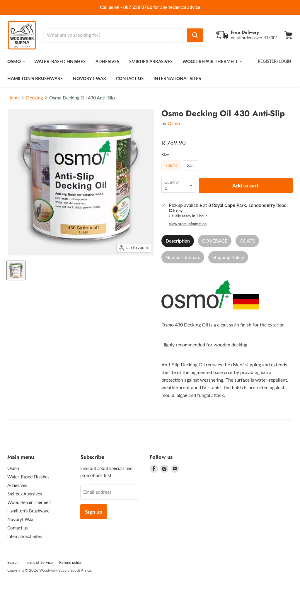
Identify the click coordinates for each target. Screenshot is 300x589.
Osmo (14, 61)
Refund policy (70, 562)
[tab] (177, 241)
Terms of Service (39, 562)
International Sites (177, 78)
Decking (34, 97)
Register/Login (274, 61)
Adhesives (107, 61)
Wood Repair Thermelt (211, 61)
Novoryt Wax (89, 78)
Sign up (93, 511)
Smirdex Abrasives (151, 61)
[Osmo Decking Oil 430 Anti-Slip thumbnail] (16, 270)
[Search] (195, 35)
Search (12, 562)
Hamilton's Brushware (35, 78)
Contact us (130, 78)
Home (13, 97)
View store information (188, 224)
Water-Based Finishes (60, 61)
